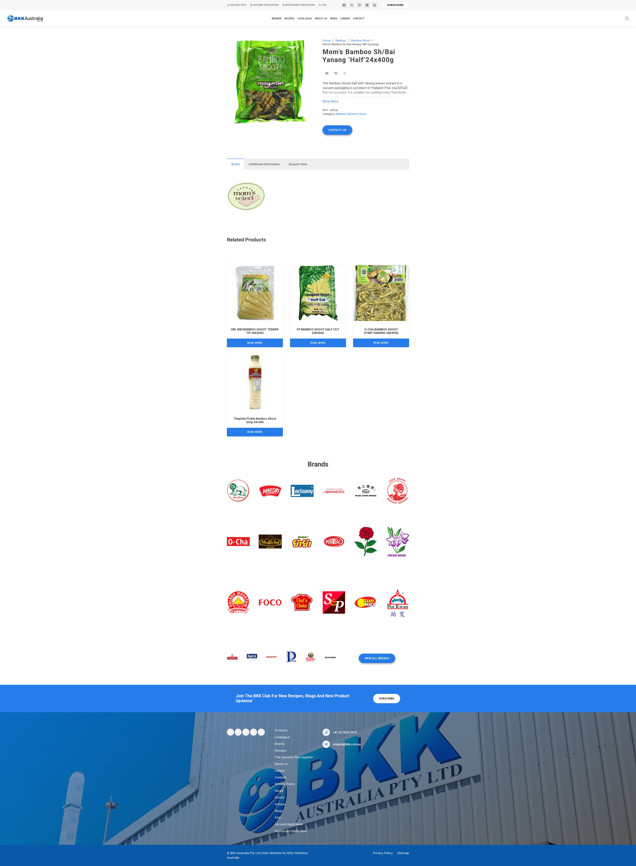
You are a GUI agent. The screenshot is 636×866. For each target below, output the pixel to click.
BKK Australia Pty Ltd (245, 853)
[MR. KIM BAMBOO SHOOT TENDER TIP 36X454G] (255, 293)
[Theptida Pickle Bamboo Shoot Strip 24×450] (255, 382)
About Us (281, 764)
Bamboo (340, 40)
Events (280, 797)
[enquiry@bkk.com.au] (327, 744)
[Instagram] (359, 5)
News (279, 790)
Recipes (281, 750)
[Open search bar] (627, 18)
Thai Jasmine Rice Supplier (294, 757)
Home (326, 40)
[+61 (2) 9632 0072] (327, 732)
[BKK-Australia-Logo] (25, 18)
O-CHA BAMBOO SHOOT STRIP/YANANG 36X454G (381, 331)
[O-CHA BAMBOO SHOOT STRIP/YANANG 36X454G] (381, 293)
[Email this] (326, 73)
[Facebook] (344, 5)
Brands (280, 743)
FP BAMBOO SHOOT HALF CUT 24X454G (318, 331)
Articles (280, 804)
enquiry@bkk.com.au (347, 744)
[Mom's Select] (246, 197)
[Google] (375, 5)
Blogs (279, 811)
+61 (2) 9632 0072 (345, 732)
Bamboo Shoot (360, 40)
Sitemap (403, 853)
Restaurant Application (291, 831)
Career (280, 770)
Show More (330, 101)
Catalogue (282, 737)
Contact (280, 777)
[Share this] (335, 73)
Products (281, 730)
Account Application (289, 824)
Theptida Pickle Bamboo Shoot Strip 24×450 (255, 420)
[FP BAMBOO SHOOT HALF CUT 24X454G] (318, 293)
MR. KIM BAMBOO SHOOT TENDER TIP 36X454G (254, 331)
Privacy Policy (285, 784)
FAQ (278, 817)
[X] (352, 5)
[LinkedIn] (367, 5)
